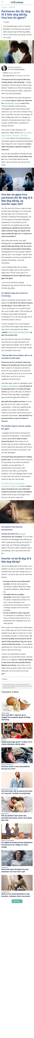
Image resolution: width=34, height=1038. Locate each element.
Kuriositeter (5, 892)
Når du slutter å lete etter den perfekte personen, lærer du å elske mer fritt (16, 818)
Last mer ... (17, 901)
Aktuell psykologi (7, 764)
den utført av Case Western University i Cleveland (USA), (17, 135)
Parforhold (12, 7)
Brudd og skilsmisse (7, 840)
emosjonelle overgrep (12, 103)
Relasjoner (4, 7)
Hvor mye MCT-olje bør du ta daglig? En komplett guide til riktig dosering (15, 717)
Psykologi (4, 867)
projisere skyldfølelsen (10, 386)
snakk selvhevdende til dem (19, 332)
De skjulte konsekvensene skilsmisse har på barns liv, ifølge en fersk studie (17, 844)
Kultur (3, 740)
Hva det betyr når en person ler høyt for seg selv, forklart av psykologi (16, 792)
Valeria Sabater (20, 69)
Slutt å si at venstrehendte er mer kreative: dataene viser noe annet (15, 895)
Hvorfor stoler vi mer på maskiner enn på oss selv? (15, 767)
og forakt (21, 534)
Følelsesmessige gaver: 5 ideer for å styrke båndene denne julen (16, 743)
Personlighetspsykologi (9, 789)
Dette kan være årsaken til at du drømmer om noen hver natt (15, 870)
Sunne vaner (5, 713)
